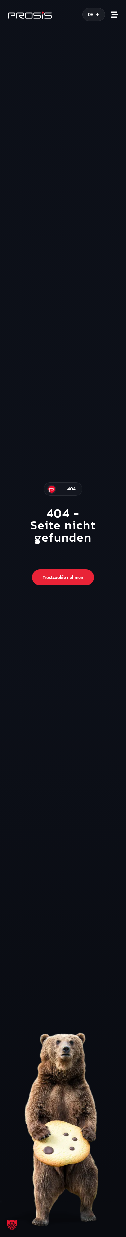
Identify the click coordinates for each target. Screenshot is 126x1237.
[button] (12, 1225)
